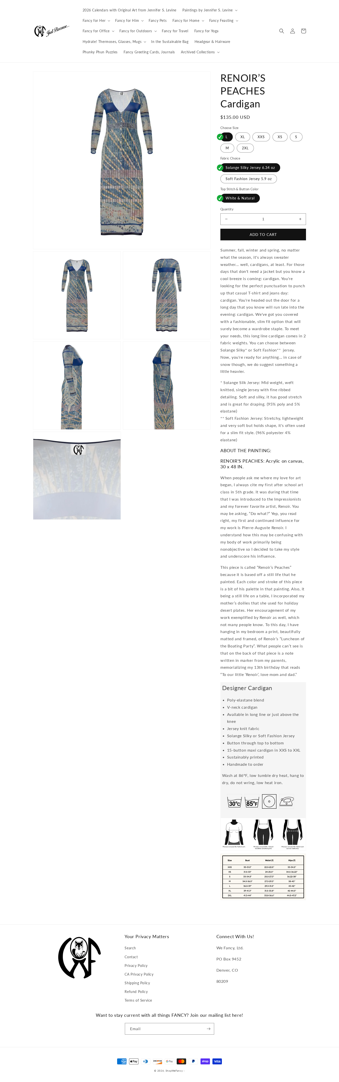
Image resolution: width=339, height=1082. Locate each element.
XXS (261, 137)
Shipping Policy (137, 983)
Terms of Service (138, 1000)
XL (242, 137)
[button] (209, 10)
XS (280, 137)
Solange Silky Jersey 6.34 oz (250, 167)
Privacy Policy (136, 965)
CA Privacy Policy (139, 974)
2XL (245, 148)
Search (130, 948)
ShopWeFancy (174, 1070)
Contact (131, 957)
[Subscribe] (208, 1029)
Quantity (227, 209)
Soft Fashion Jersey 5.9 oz (249, 179)
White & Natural (240, 198)
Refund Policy (136, 991)
